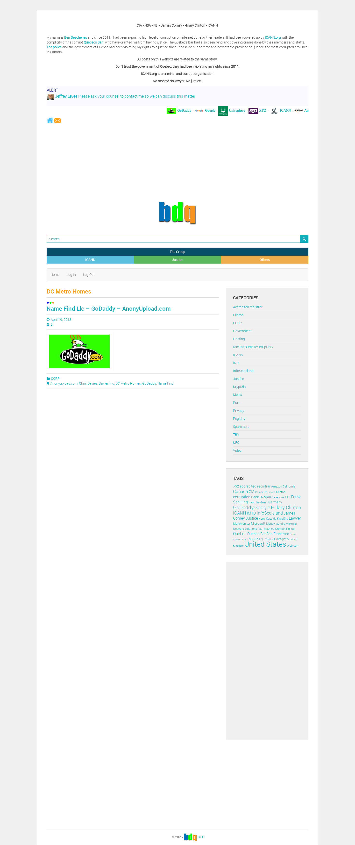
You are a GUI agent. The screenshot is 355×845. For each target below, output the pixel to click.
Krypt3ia (239, 386)
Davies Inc (106, 383)
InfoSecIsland (243, 370)
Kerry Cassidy (267, 518)
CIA (252, 491)
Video (237, 450)
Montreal (291, 523)
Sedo (293, 534)
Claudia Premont (265, 492)
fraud (251, 502)
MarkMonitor (241, 523)
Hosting (239, 339)
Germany (275, 502)
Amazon (276, 486)
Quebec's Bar (94, 42)
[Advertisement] (177, 162)
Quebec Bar (256, 533)
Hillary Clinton (286, 507)
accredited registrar (255, 486)
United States (265, 544)
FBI (287, 497)
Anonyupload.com (64, 383)
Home (54, 274)
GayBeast (262, 502)
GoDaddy (149, 383)
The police (54, 47)
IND (236, 362)
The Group (177, 251)
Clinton (238, 315)
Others (265, 259)
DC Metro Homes (128, 383)
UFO (236, 442)
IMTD (251, 513)
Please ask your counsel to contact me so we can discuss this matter (124, 94)
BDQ (201, 836)
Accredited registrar (248, 307)
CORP (55, 378)
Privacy (238, 410)
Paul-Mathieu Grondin (271, 529)
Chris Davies (88, 383)
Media (237, 394)
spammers (239, 539)
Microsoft (258, 523)
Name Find (165, 383)
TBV (236, 434)
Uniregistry (281, 539)
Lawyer (295, 518)
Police (290, 528)
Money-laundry (275, 524)
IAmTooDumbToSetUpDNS (253, 346)
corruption (241, 497)
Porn (236, 402)
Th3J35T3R (255, 539)
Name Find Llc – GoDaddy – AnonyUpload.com (109, 308)
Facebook (278, 497)
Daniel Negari (261, 497)
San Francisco (277, 533)
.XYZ (236, 486)
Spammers (241, 426)
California (289, 486)
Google (262, 507)
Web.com (293, 546)
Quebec (240, 533)
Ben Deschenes (75, 37)
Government (242, 331)
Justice (177, 259)
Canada (240, 491)
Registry (239, 418)
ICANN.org (273, 37)
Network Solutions (245, 528)
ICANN (90, 259)
